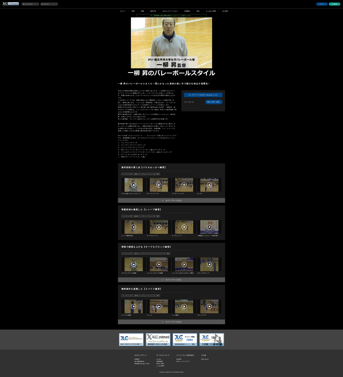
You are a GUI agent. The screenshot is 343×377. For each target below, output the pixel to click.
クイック (149, 315)
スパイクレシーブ (152, 235)
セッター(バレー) (149, 174)
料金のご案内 (160, 363)
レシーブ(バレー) (149, 216)
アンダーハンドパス (178, 193)
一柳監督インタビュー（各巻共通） (208, 235)
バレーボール (126, 174)
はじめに (158, 359)
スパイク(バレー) (149, 295)
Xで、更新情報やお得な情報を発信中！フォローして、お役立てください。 (172, 15)
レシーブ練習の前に (127, 235)
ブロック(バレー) (159, 253)
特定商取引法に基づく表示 (141, 363)
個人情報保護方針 (139, 361)
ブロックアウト (202, 315)
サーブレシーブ (176, 235)
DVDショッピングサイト (183, 361)
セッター (200, 193)
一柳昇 (157, 174)
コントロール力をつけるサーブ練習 (182, 273)
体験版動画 (159, 361)
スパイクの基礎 (126, 315)
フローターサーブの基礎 (128, 273)
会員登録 (334, 4)
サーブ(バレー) (148, 253)
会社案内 (178, 359)
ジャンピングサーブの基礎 (155, 273)
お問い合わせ (205, 359)
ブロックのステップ (203, 273)
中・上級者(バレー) (136, 174)
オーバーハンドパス (153, 193)
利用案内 (136, 359)
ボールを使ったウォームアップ (130, 193)
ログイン (322, 4)
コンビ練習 (175, 315)
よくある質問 (160, 366)
